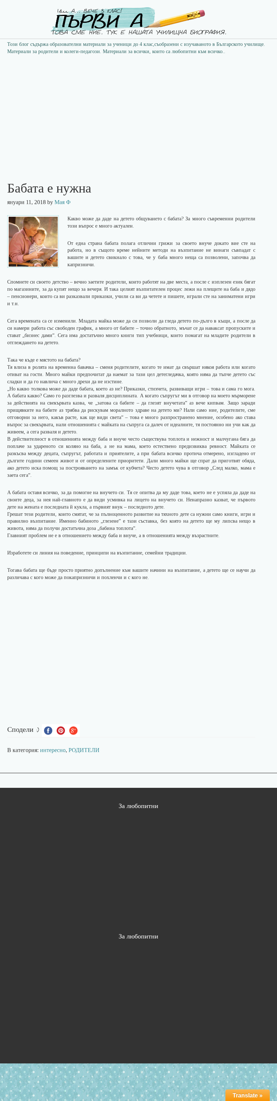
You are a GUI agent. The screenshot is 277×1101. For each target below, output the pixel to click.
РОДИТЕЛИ (84, 750)
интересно (53, 750)
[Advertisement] (138, 113)
